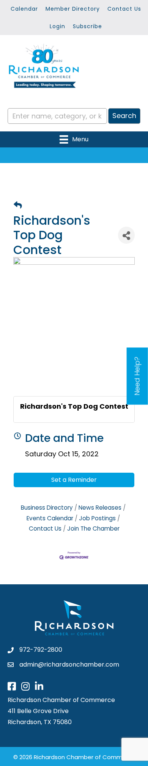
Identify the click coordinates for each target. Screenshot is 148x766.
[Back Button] (18, 205)
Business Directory (47, 508)
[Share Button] (126, 235)
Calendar (24, 9)
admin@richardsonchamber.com (69, 664)
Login (57, 26)
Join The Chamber (93, 529)
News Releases (100, 508)
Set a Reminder (74, 479)
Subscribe (87, 26)
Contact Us (124, 9)
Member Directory (73, 9)
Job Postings (97, 518)
